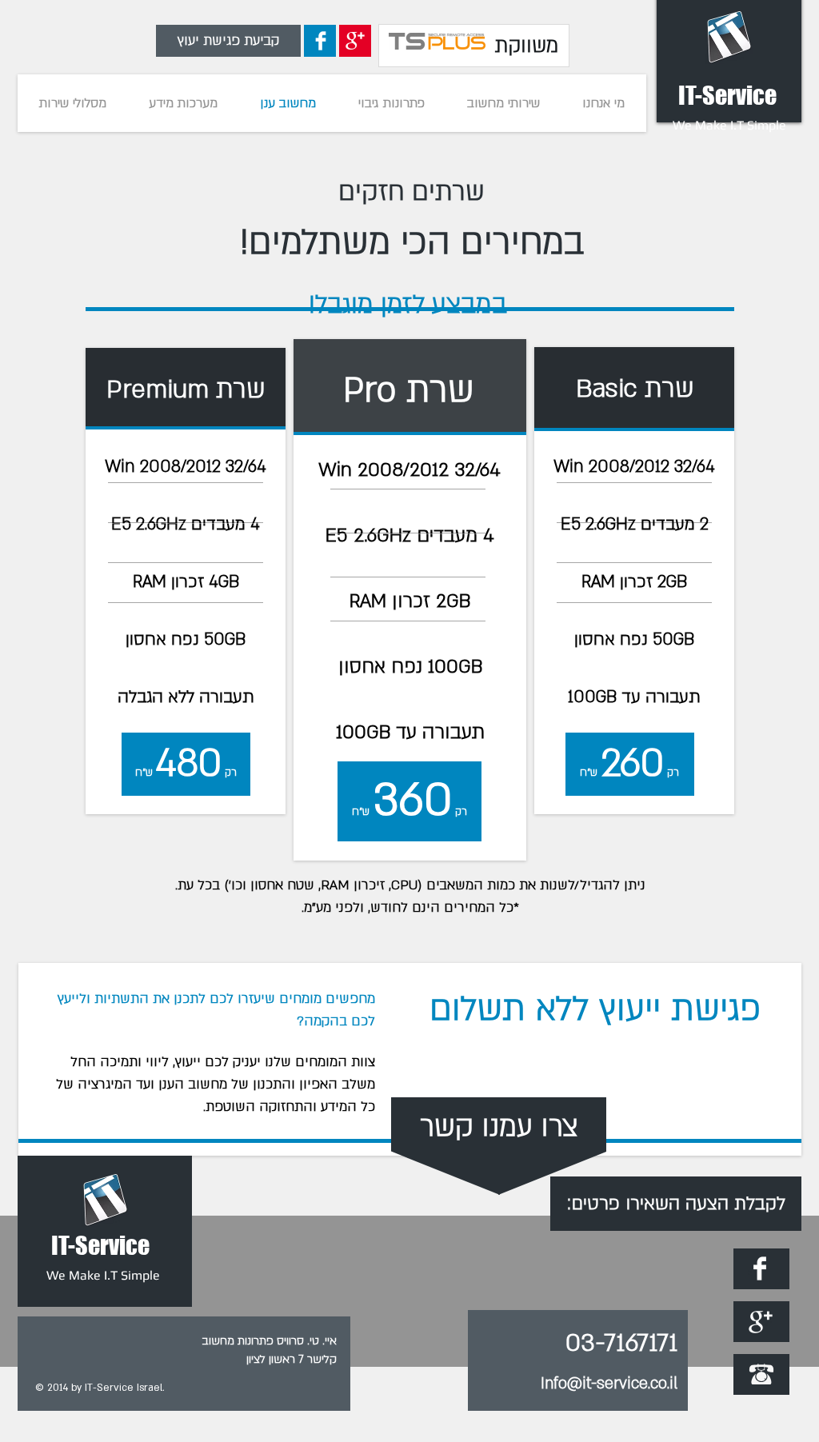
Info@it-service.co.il (609, 1383)
